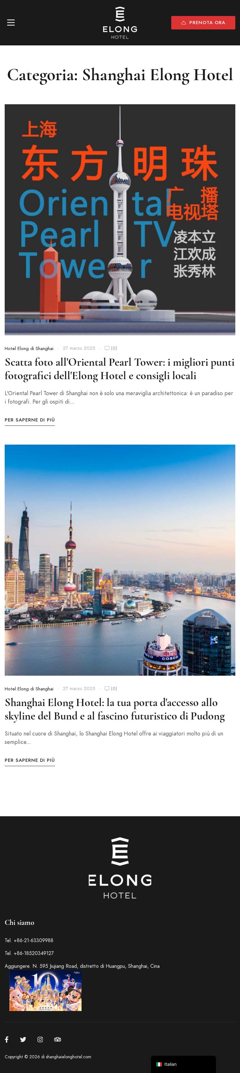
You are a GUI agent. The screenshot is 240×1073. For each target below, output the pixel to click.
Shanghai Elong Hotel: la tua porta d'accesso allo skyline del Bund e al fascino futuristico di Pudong (115, 709)
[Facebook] (6, 1039)
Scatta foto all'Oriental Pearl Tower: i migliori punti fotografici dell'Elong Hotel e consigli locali (119, 369)
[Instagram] (40, 1039)
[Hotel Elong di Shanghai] (120, 22)
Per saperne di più (30, 420)
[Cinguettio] (23, 1039)
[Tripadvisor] (58, 1039)
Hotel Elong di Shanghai (29, 348)
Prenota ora (207, 22)
